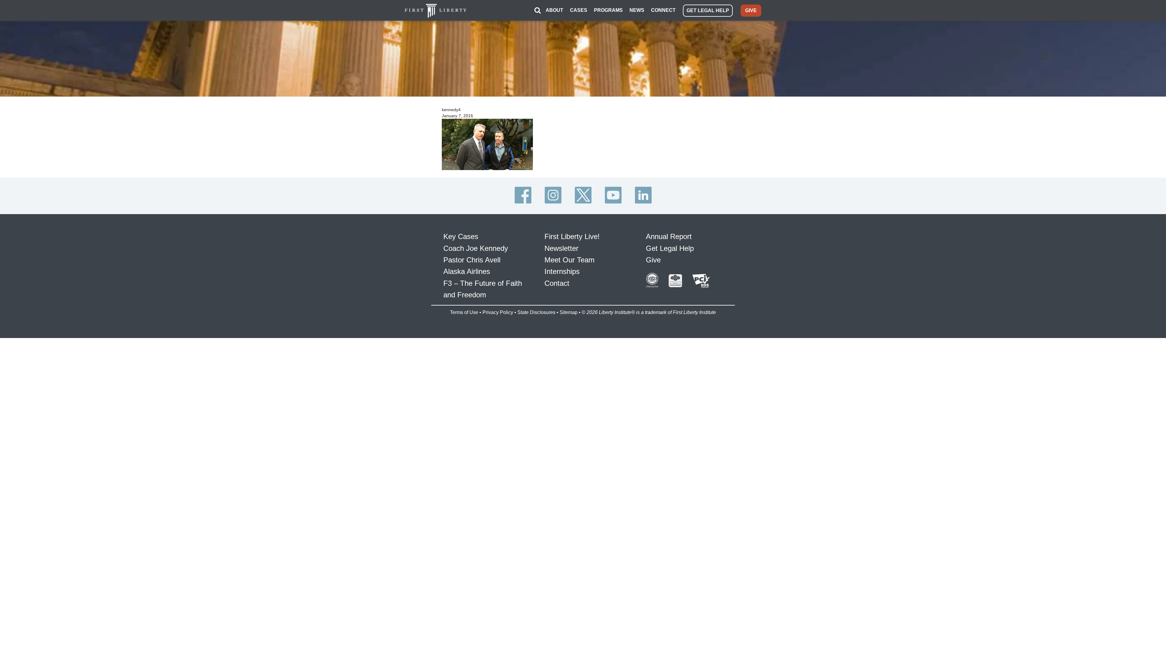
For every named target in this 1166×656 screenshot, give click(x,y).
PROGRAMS (608, 10)
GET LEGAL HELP (708, 10)
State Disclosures (536, 312)
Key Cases (460, 236)
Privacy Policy (497, 312)
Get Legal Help (670, 248)
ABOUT (554, 10)
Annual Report (669, 236)
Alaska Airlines (466, 271)
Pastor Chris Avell (471, 260)
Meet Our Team (569, 260)
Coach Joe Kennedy (475, 248)
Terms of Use (464, 312)
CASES (578, 10)
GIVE (751, 10)
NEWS (636, 10)
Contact (556, 283)
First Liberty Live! (572, 236)
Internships (562, 271)
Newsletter (561, 248)
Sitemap (569, 312)
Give (653, 260)
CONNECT (663, 10)
